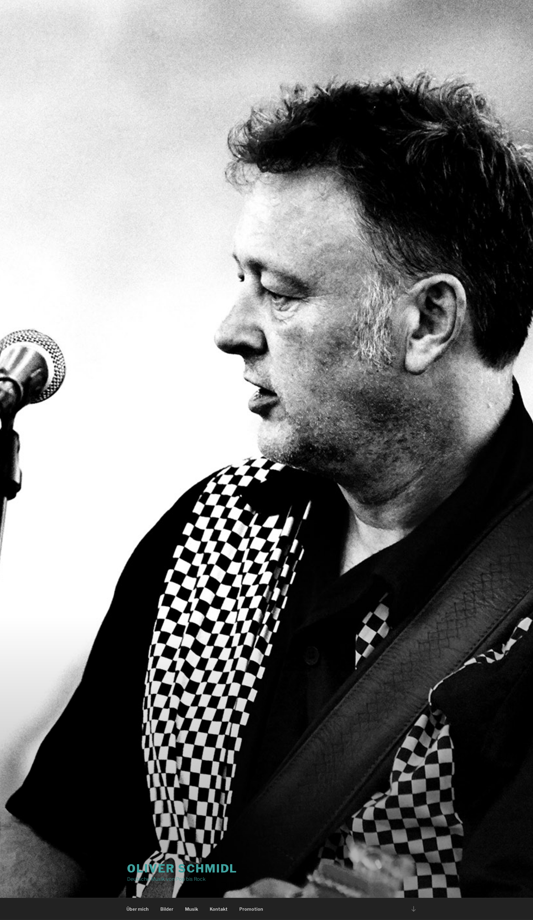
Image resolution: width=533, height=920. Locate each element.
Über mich (137, 909)
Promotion (251, 909)
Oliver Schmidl (182, 868)
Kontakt (219, 909)
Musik (191, 909)
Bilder (166, 909)
